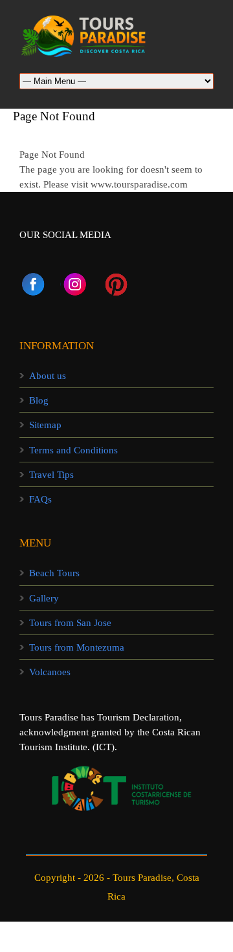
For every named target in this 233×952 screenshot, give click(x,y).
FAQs (40, 499)
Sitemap (45, 425)
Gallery (44, 598)
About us (47, 376)
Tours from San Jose (70, 623)
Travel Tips (51, 475)
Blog (39, 400)
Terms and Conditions (73, 450)
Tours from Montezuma (76, 647)
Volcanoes (50, 672)
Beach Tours (54, 573)
